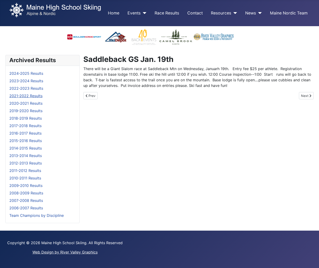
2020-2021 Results (26, 103)
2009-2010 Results (26, 185)
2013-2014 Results (25, 155)
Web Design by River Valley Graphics (65, 252)
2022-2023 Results (26, 88)
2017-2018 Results (25, 125)
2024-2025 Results (26, 73)
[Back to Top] (310, 259)
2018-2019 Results (25, 118)
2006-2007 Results (26, 208)
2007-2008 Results (26, 200)
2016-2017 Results (25, 133)
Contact (195, 13)
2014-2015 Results (25, 148)
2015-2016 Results (25, 140)
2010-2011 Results (25, 178)
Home (113, 13)
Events (134, 13)
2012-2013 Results (25, 163)
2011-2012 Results (25, 170)
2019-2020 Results (26, 110)
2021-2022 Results (26, 95)
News (250, 13)
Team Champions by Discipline (36, 215)
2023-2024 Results (26, 81)
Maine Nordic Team (289, 13)
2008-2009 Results (26, 193)
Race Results (167, 13)
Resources (221, 13)
